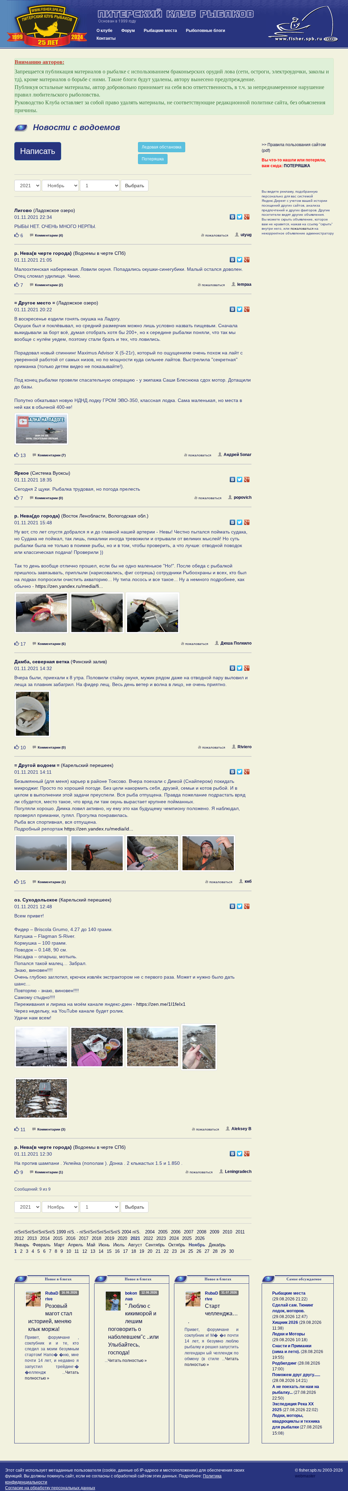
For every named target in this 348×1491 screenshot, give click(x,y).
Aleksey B (241, 1128)
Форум (128, 30)
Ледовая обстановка (161, 147)
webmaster (305, 1476)
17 (125, 1251)
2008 (201, 1231)
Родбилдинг (284, 1363)
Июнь (104, 1244)
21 (158, 1251)
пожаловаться (216, 235)
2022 (148, 1238)
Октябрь (176, 1244)
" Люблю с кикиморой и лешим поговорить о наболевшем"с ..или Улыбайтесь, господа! (133, 1329)
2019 (109, 1238)
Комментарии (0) (49, 498)
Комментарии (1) (52, 882)
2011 (240, 1231)
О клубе (104, 30)
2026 (200, 1238)
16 (117, 1251)
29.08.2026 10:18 (290, 1339)
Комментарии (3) (51, 1129)
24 (182, 1251)
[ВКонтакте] (232, 215)
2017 (83, 1238)
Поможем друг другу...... (296, 1374)
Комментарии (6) (52, 644)
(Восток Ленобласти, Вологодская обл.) (81, 516)
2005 (163, 1231)
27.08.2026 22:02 (300, 1409)
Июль (119, 1244)
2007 (188, 1231)
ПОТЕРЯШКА (297, 165)
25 (190, 1251)
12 (84, 1251)
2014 (45, 1238)
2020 (122, 1238)
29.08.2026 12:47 (290, 1316)
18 (133, 1251)
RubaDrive (51, 1296)
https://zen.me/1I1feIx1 (161, 1004)
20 (149, 1251)
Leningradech (238, 1171)
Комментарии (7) (52, 455)
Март (59, 1244)
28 (215, 1251)
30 (231, 1251)
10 (68, 1251)
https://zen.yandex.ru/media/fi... (69, 586)
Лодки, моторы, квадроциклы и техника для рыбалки (296, 1421)
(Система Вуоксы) (42, 473)
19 (141, 1251)
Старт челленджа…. (213, 1314)
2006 (175, 1231)
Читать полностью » (127, 1360)
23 (174, 1251)
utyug (246, 234)
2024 (174, 1238)
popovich (242, 497)
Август (135, 1244)
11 (76, 1251)
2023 (161, 1238)
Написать (37, 151)
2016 (70, 1238)
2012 (19, 1238)
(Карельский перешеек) (64, 765)
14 (101, 1251)
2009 (214, 1231)
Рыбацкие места (160, 30)
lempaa (244, 284)
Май (91, 1244)
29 (223, 1251)
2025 (187, 1238)
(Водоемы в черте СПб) (70, 253)
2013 (32, 1238)
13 (92, 1251)
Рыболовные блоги (205, 30)
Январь (21, 1244)
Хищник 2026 (285, 1322)
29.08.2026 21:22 (290, 1299)
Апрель (75, 1244)
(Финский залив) (60, 661)
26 (198, 1251)
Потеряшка (153, 159)
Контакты (106, 38)
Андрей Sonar (237, 454)
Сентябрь (155, 1244)
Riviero (244, 746)
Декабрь (217, 1244)
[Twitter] (239, 215)
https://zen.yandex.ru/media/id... (98, 828)
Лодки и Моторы (288, 1334)
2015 (58, 1238)
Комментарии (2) (49, 285)
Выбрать (134, 185)
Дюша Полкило (236, 643)
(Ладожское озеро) (44, 210)
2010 (227, 1231)
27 (207, 1251)
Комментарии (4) (49, 235)
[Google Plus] (246, 215)
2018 (96, 1238)
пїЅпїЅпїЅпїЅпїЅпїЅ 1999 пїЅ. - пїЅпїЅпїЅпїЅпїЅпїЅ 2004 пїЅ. (77, 1231)
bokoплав (131, 1296)
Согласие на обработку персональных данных (50, 1488)
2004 (150, 1231)
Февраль (42, 1244)
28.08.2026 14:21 (290, 1380)
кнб (248, 881)
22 (166, 1251)
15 (109, 1251)
